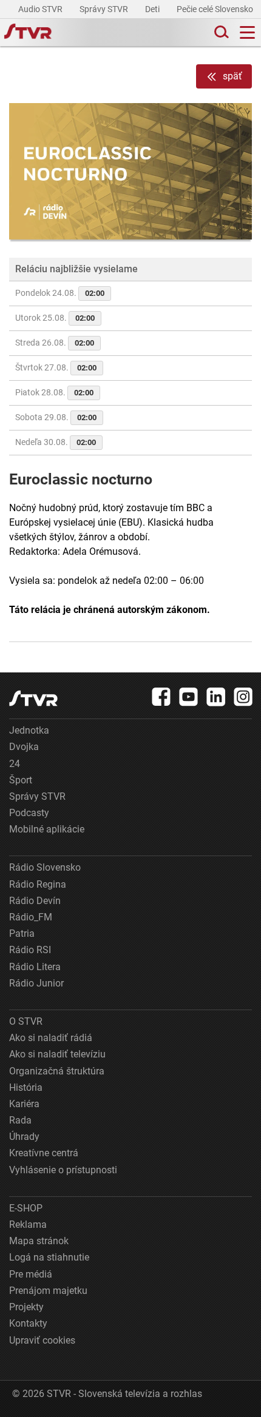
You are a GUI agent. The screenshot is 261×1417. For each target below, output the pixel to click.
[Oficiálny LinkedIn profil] (216, 697)
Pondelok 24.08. (59, 293)
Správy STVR (105, 9)
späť (232, 76)
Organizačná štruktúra (56, 1071)
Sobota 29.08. (56, 417)
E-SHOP (25, 1208)
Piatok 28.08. (54, 392)
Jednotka (29, 730)
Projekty (26, 1307)
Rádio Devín (35, 900)
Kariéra (24, 1104)
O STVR (25, 1021)
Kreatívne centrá (43, 1153)
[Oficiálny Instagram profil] (243, 697)
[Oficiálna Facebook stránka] (161, 697)
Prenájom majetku (48, 1290)
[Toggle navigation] (247, 32)
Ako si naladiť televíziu (57, 1054)
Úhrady (24, 1136)
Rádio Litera (35, 967)
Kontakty (28, 1323)
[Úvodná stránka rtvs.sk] (28, 33)
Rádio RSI (30, 950)
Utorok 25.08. (55, 318)
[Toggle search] (220, 32)
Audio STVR (41, 9)
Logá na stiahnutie (49, 1257)
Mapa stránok (39, 1241)
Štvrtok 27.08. (56, 367)
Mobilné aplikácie (46, 829)
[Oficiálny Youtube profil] (189, 697)
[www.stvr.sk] (33, 698)
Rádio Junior (36, 983)
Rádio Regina (37, 884)
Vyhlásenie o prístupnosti (63, 1170)
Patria (22, 933)
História (25, 1087)
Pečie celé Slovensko (216, 9)
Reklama (28, 1224)
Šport (20, 780)
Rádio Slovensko (45, 867)
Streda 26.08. (54, 342)
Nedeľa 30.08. (55, 442)
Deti (153, 9)
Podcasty (29, 813)
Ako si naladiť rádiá (50, 1037)
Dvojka (24, 746)
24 (14, 763)
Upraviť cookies (42, 1340)
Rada (20, 1120)
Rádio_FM (30, 917)
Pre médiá (30, 1274)
